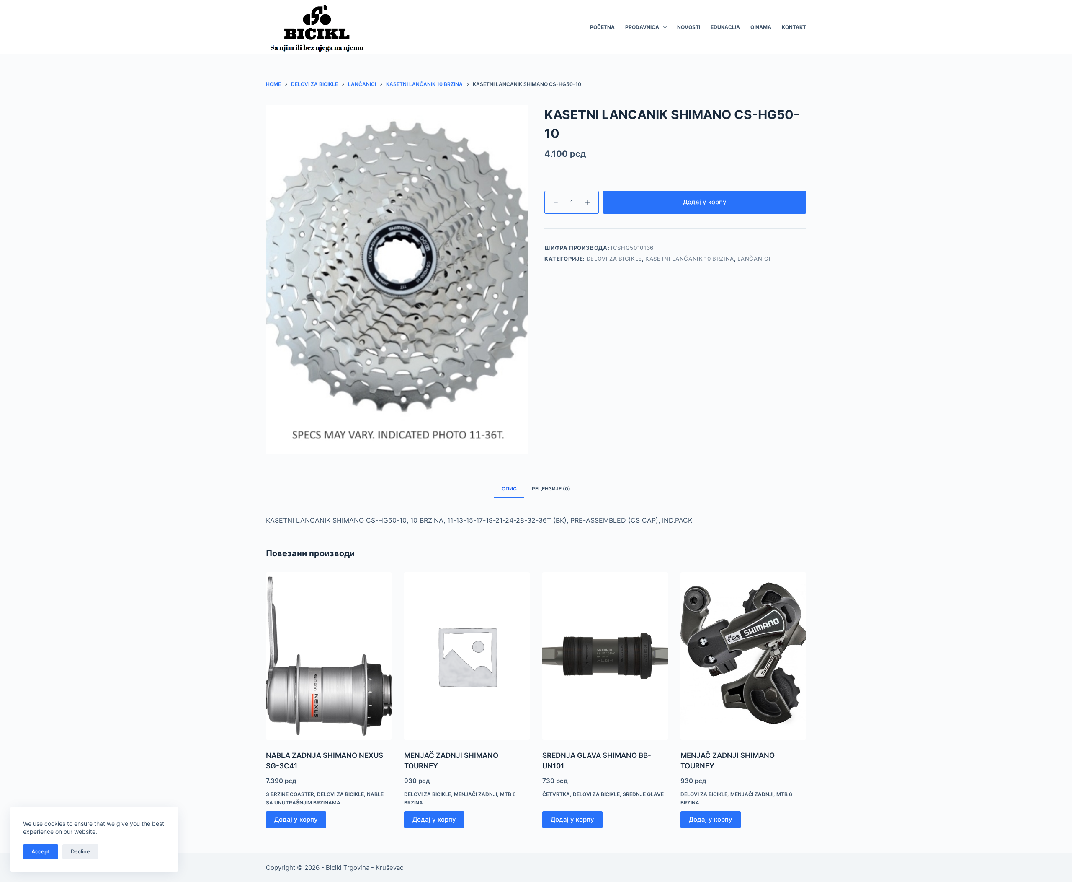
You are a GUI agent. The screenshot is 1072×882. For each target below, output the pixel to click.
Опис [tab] (509, 488)
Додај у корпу (705, 202)
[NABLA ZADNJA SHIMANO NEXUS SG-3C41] (329, 656)
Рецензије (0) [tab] (551, 488)
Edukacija (725, 27)
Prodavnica (642, 27)
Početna (602, 27)
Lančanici (753, 258)
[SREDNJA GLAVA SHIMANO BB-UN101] (605, 656)
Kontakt (794, 27)
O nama (760, 27)
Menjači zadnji (475, 794)
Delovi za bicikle (614, 258)
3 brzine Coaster (290, 794)
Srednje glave (643, 794)
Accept (40, 851)
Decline (80, 851)
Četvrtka (556, 794)
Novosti (688, 27)
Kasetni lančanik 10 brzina (689, 258)
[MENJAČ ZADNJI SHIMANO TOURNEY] (467, 656)
